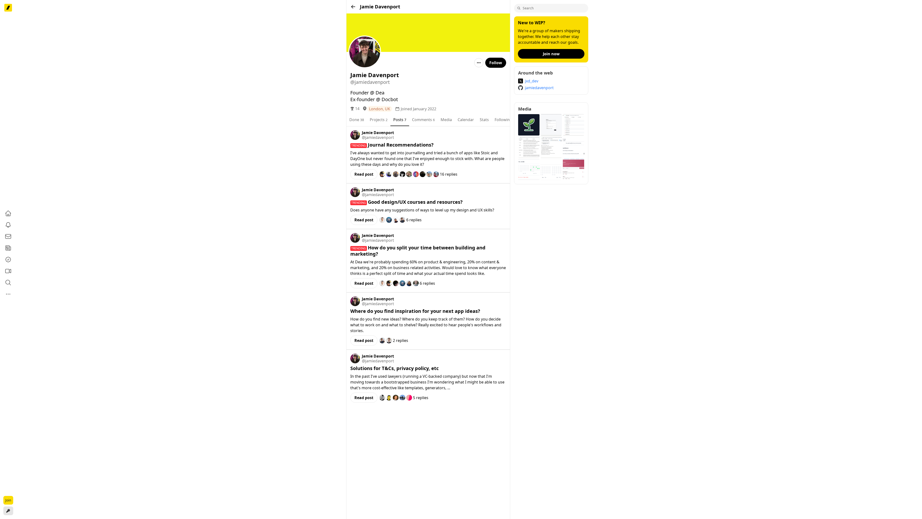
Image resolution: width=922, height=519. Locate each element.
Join (8, 500)
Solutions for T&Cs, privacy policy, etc (394, 368)
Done (356, 119)
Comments (423, 119)
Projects (379, 119)
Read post (363, 174)
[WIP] (8, 8)
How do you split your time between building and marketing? (417, 250)
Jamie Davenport (378, 132)
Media (446, 119)
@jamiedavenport (378, 137)
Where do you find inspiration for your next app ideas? (415, 311)
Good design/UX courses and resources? (415, 202)
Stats (484, 119)
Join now (551, 53)
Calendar (466, 119)
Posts (399, 119)
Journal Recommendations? (401, 145)
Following (505, 119)
